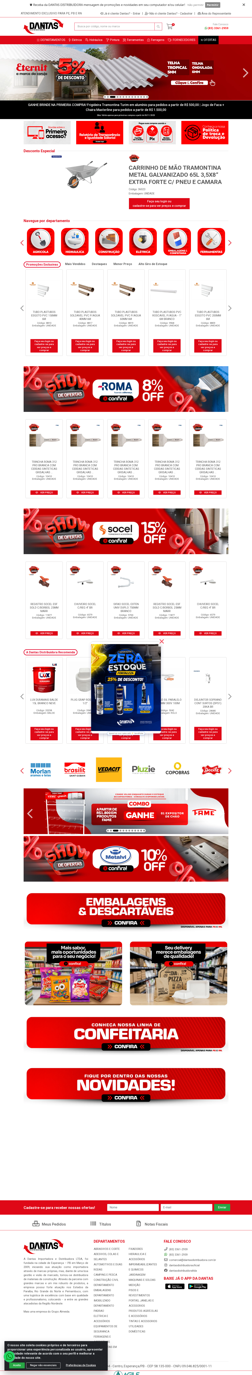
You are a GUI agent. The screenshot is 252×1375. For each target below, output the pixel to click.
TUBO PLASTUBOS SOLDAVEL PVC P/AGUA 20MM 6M (167, 315)
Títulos (104, 1224)
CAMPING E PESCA (105, 1274)
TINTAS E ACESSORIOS (143, 1321)
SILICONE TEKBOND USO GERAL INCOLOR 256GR (208, 703)
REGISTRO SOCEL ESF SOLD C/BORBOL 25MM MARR (44, 607)
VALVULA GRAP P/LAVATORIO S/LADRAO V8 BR (167, 703)
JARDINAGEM (137, 1274)
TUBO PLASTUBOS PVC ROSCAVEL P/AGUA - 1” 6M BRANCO (85, 315)
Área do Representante (216, 13)
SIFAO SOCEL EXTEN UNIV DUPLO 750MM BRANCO (126, 607)
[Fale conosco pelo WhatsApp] (9, 1356)
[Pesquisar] (158, 26)
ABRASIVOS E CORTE (107, 1249)
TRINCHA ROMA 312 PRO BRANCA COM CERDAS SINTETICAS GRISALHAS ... (44, 467)
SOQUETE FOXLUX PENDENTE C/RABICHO (44, 701)
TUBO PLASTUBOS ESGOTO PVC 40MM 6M (208, 313)
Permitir (213, 5)
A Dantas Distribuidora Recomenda (50, 652)
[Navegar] (6, 73)
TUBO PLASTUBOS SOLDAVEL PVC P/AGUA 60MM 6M (44, 315)
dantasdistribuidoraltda (182, 1270)
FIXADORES (136, 1249)
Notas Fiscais (156, 1224)
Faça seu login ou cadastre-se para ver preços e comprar (159, 204)
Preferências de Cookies (81, 1365)
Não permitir (195, 5)
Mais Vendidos (75, 264)
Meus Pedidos (53, 1224)
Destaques (99, 264)
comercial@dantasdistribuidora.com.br (192, 1260)
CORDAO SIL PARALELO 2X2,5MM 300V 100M (85, 701)
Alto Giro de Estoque (153, 264)
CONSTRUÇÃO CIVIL (106, 1280)
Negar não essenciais (43, 1365)
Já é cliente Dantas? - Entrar (122, 13)
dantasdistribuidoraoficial (184, 1265)
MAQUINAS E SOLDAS (142, 1280)
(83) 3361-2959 (218, 28)
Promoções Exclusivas (42, 264)
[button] (105, 97)
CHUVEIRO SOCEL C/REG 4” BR (85, 605)
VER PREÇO (46, 492)
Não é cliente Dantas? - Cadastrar (170, 13)
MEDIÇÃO (134, 1285)
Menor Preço (122, 264)
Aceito (17, 1365)
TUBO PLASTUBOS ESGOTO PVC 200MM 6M (126, 315)
